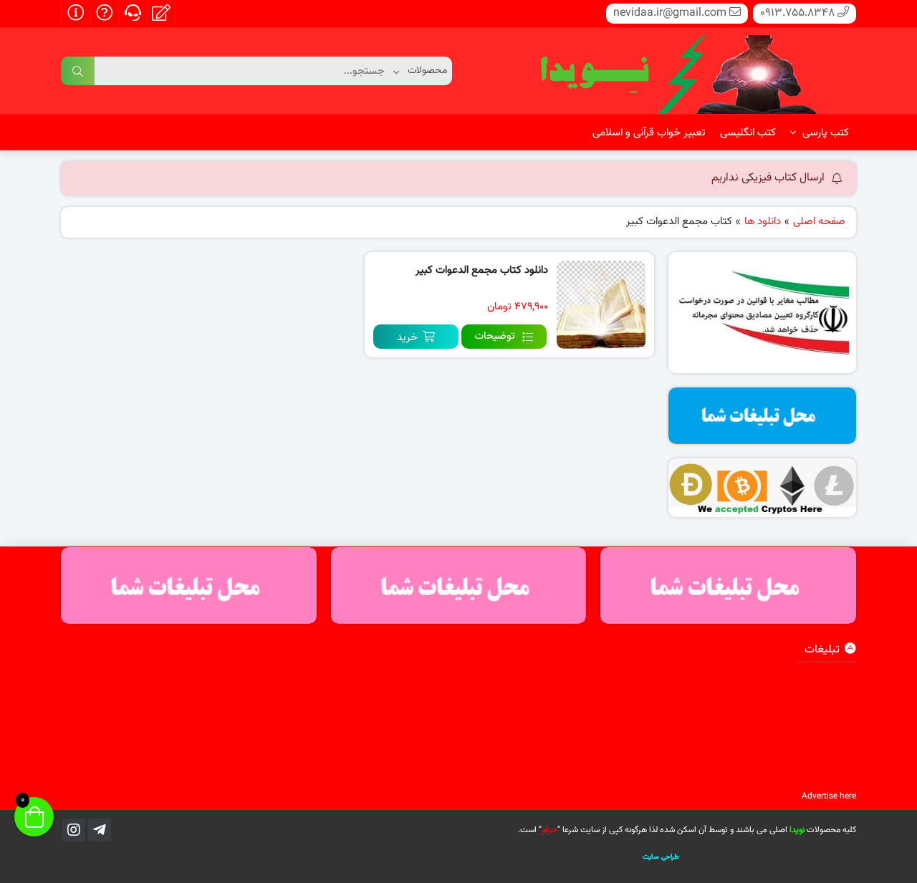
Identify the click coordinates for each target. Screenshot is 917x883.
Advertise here (829, 796)
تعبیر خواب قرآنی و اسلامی (649, 133)
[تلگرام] (99, 830)
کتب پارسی (824, 133)
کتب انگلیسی (748, 133)
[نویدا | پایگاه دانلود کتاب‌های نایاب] (677, 71)
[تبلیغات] (762, 415)
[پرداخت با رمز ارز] (762, 487)
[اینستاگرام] (74, 830)
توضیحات (494, 336)
